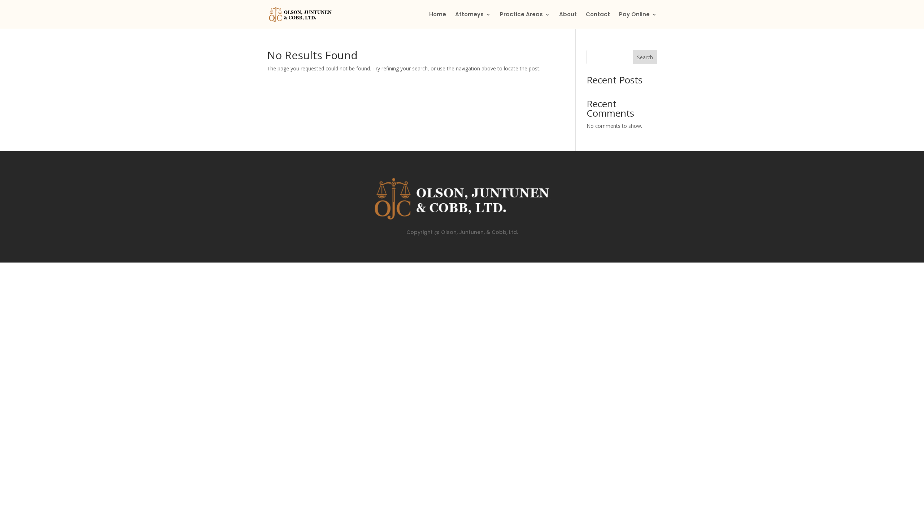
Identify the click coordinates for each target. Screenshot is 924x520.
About (568, 15)
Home (437, 15)
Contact (598, 15)
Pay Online (634, 15)
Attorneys (469, 15)
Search (645, 57)
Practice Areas (521, 15)
